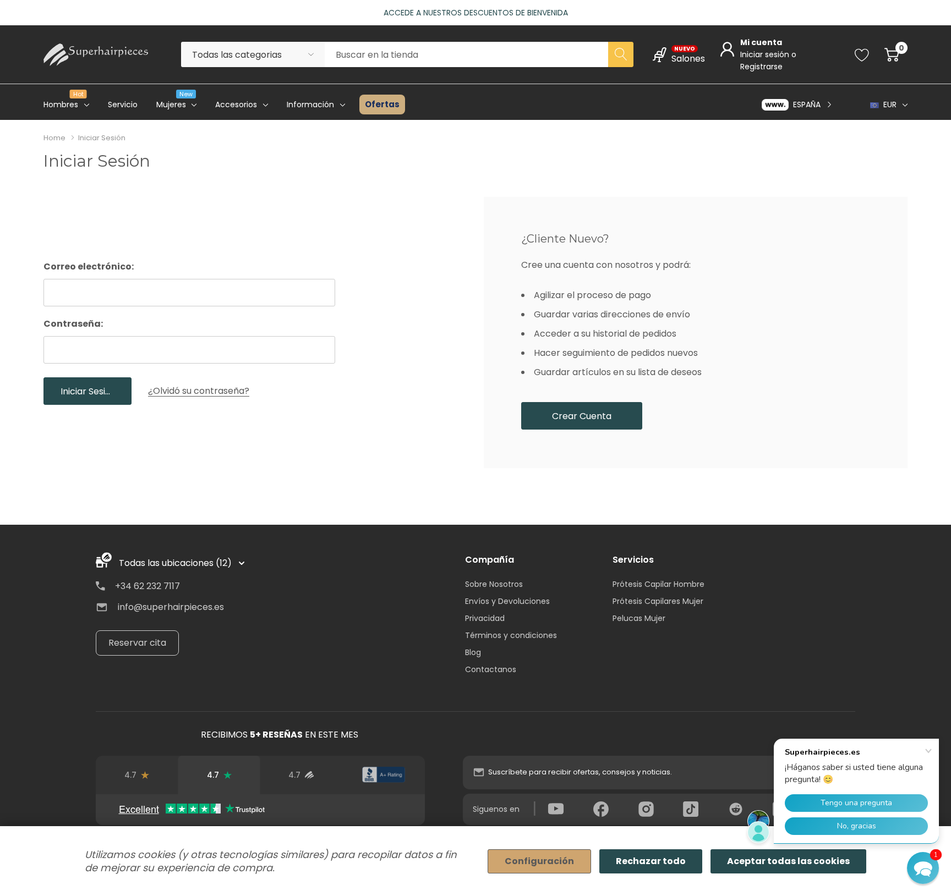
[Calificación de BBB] (383, 775)
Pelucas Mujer (639, 618)
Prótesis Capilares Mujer (658, 601)
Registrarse (761, 66)
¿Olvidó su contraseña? (198, 390)
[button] (923, 868)
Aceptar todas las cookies (788, 861)
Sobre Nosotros (494, 584)
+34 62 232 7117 (147, 586)
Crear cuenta (581, 416)
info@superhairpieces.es (171, 607)
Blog (473, 652)
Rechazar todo (651, 861)
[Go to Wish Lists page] (862, 54)
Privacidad (485, 618)
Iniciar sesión (765, 54)
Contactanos (490, 669)
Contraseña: (73, 323)
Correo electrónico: (88, 266)
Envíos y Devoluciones (507, 601)
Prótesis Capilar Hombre (658, 584)
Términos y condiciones (511, 635)
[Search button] (620, 54)
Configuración (539, 861)
